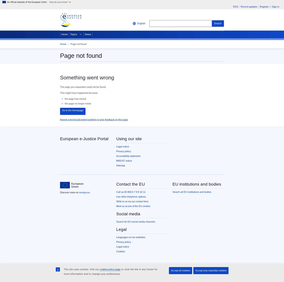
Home (64, 34)
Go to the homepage (72, 110)
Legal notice (122, 146)
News (88, 34)
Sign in (275, 6)
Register (264, 6)
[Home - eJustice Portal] (70, 20)
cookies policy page (110, 269)
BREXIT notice (124, 161)
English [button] (141, 23)
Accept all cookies (180, 270)
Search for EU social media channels (135, 221)
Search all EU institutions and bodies (191, 192)
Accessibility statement (128, 156)
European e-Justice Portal (84, 138)
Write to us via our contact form (132, 201)
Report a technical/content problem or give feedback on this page (94, 119)
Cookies (120, 251)
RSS (235, 7)
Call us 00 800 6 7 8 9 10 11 (131, 192)
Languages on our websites (130, 237)
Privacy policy (123, 151)
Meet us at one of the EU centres (133, 206)
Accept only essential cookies (210, 270)
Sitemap (120, 165)
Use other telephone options (131, 196)
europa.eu (84, 192)
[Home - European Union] (71, 185)
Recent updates (249, 7)
